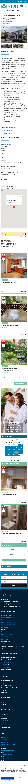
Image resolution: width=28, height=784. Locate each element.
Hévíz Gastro (4, 644)
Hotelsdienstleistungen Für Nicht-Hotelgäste (12, 646)
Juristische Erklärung (6, 742)
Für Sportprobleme (6, 669)
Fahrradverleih (5, 648)
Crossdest (4, 718)
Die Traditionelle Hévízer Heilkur (9, 662)
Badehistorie (4, 599)
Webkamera (4, 692)
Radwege (3, 632)
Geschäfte (3, 704)
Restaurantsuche (5, 709)
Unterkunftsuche (20, 383)
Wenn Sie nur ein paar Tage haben (9, 657)
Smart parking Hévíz (6, 685)
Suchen (14, 560)
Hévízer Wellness (5, 641)
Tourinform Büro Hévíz (7, 680)
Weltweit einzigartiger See (8, 604)
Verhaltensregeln (5, 699)
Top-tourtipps (4, 639)
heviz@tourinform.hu (8, 21)
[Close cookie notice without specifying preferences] (26, 763)
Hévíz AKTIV (4, 629)
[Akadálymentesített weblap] (25, 1)
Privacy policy (23, 765)
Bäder (2, 702)
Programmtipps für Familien (8, 624)
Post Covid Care (5, 667)
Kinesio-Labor (5, 672)
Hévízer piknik (4, 720)
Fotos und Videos (5, 697)
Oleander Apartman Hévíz (10, 325)
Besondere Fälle (5, 664)
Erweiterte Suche (13, 460)
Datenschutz (4, 739)
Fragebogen (4, 683)
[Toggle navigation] (26, 6)
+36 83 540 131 (5, 758)
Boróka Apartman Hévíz (9, 282)
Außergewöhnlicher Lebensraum (9, 601)
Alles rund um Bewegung (7, 634)
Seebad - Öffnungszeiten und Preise (10, 606)
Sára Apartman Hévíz (9, 494)
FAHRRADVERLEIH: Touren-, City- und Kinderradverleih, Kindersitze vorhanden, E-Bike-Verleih (15, 93)
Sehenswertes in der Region (8, 620)
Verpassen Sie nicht (6, 615)
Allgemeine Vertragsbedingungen (9, 744)
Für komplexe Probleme (7, 660)
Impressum (4, 737)
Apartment (5, 279)
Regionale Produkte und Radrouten (9, 723)
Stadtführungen (5, 627)
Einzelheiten (22, 291)
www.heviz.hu (6, 23)
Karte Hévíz (4, 690)
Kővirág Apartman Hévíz (10, 368)
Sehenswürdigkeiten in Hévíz (8, 617)
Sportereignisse (5, 636)
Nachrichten (4, 695)
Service (3, 707)
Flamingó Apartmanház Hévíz (11, 533)
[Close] (20, 197)
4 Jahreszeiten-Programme (8, 622)
